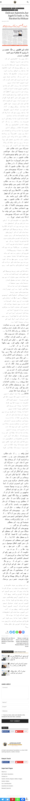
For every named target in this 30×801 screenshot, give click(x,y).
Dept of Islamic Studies (11, 6)
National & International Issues (8, 10)
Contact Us (4, 776)
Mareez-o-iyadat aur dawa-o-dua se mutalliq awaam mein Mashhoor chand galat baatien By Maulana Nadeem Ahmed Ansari (21, 642)
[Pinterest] (20, 632)
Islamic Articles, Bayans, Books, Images (12, 779)
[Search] (28, 2)
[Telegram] (13, 632)
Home (3, 6)
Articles (19, 6)
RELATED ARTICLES (8, 652)
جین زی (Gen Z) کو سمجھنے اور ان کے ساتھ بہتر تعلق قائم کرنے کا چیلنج (19, 657)
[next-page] (5, 679)
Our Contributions (6, 783)
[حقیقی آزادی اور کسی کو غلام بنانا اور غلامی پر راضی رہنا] (6, 665)
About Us (4, 771)
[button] (2, 2)
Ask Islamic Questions (7, 774)
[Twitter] (10, 632)
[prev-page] (3, 679)
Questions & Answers (7, 786)
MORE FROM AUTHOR (20, 652)
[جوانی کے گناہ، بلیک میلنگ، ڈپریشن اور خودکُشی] (6, 673)
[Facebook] (23, 632)
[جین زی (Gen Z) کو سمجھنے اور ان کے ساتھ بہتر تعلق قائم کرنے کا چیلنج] (6, 658)
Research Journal (6, 788)
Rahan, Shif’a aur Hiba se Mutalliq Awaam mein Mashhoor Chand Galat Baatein (8, 640)
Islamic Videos (5, 781)
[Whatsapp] (17, 632)
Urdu (16, 10)
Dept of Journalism (20, 8)
